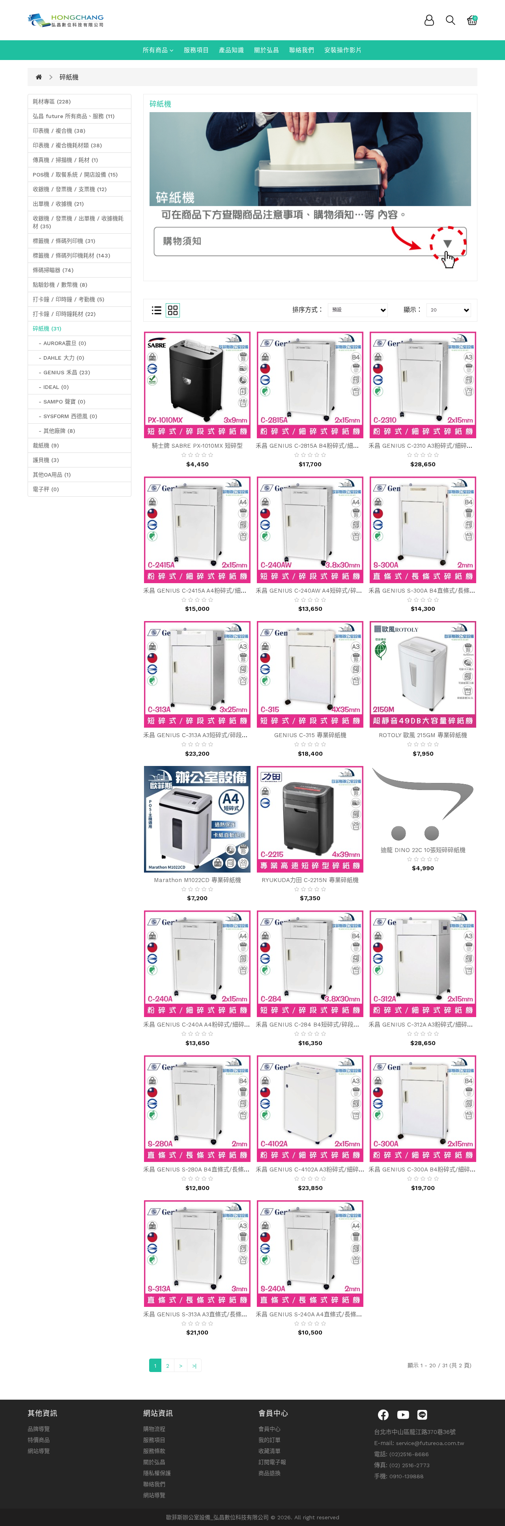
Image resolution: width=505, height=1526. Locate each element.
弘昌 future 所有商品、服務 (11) (73, 116)
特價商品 (39, 1440)
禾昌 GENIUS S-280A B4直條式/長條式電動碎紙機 (211, 1169)
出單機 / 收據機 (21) (58, 204)
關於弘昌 (266, 50)
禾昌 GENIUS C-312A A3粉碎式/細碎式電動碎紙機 (435, 1024)
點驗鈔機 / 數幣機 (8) (60, 285)
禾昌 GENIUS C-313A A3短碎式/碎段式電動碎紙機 (210, 735)
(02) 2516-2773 (409, 1465)
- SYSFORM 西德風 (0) (65, 416)
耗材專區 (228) (52, 101)
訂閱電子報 (272, 1462)
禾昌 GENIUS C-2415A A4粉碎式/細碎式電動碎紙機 (212, 590)
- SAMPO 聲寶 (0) (59, 401)
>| (194, 1366)
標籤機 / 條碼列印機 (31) (64, 241)
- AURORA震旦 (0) (59, 343)
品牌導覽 (39, 1429)
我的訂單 (269, 1440)
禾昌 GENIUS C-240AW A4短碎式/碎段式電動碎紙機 (327, 590)
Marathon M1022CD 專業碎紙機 (197, 880)
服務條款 (154, 1451)
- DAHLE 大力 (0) (58, 358)
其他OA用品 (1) (52, 474)
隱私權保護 (157, 1473)
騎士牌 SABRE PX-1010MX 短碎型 (197, 445)
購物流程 (154, 1429)
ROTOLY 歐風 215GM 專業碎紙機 (423, 735)
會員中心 (269, 1429)
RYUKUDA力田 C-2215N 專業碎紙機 (310, 880)
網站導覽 (39, 1451)
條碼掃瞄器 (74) (53, 270)
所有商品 (155, 50)
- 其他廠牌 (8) (54, 431)
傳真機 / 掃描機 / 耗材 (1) (65, 160)
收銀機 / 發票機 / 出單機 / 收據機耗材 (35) (78, 222)
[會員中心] (429, 20)
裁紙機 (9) (46, 445)
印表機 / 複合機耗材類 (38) (67, 145)
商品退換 (269, 1473)
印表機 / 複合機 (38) (59, 131)
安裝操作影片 (343, 50)
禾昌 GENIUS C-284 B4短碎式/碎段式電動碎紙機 (322, 1024)
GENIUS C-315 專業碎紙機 (310, 735)
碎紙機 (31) (47, 328)
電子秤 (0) (46, 489)
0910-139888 (406, 1476)
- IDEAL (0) (51, 387)
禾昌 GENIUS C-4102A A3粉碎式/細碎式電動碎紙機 (325, 1169)
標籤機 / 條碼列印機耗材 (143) (71, 255)
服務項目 (196, 50)
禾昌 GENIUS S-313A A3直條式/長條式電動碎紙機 (210, 1314)
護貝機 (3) (46, 460)
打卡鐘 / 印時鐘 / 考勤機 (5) (68, 299)
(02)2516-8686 (409, 1454)
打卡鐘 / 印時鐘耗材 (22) (64, 314)
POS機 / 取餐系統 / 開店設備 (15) (75, 174)
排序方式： (308, 309)
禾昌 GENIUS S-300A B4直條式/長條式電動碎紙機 (436, 590)
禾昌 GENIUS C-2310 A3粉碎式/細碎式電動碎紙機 (435, 445)
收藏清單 (269, 1451)
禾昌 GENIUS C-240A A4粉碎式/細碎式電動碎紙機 (211, 1024)
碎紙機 (69, 77)
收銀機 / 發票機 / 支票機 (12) (70, 189)
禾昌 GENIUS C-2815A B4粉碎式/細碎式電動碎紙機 (325, 445)
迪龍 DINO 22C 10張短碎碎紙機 (423, 850)
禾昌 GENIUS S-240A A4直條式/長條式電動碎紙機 (324, 1314)
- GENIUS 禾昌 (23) (61, 372)
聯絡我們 (301, 50)
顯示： (413, 309)
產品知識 (231, 50)
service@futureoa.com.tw (430, 1443)
